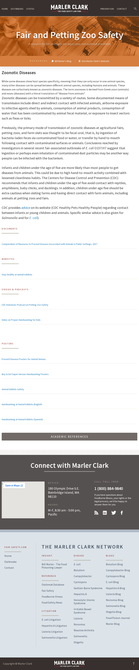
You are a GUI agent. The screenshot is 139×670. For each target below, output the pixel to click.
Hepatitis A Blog (115, 588)
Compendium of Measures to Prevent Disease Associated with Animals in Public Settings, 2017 (49, 244)
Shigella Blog (114, 611)
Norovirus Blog (114, 600)
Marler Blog (113, 623)
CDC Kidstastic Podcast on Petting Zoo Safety (25, 304)
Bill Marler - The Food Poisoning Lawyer (54, 566)
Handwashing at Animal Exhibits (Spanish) (22, 419)
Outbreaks (17, 8)
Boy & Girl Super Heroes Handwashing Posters (25, 374)
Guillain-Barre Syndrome (88, 588)
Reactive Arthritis (84, 630)
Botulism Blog (114, 564)
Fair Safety (48, 590)
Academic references (69, 436)
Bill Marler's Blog (62, 61)
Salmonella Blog (115, 606)
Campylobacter (83, 576)
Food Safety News (52, 602)
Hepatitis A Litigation (54, 625)
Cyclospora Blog (115, 576)
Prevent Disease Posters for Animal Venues (24, 359)
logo (69, 8)
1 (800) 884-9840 (108, 488)
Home (5, 8)
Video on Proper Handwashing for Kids (21, 319)
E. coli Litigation (51, 619)
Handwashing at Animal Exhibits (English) (22, 404)
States (30, 8)
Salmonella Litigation (54, 637)
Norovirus (79, 624)
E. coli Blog (112, 582)
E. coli (33, 218)
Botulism (79, 570)
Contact (122, 8)
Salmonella (80, 636)
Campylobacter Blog (118, 570)
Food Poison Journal (118, 618)
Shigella (78, 642)
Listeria (78, 618)
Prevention (107, 8)
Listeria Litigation (52, 631)
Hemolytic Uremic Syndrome (84, 601)
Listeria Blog (113, 594)
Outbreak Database (53, 584)
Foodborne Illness (52, 596)
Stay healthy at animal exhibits (17, 274)
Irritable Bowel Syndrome (82, 611)
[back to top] (133, 664)
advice (25, 207)
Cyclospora (80, 582)
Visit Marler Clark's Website (95, 61)
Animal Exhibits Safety (13, 389)
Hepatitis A (80, 594)
